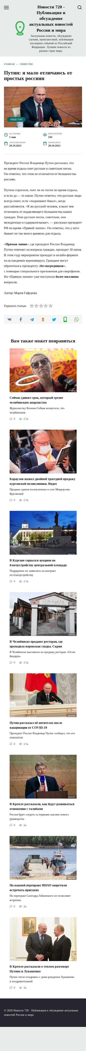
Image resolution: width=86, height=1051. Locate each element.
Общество (16, 119)
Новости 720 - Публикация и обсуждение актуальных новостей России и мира (51, 18)
